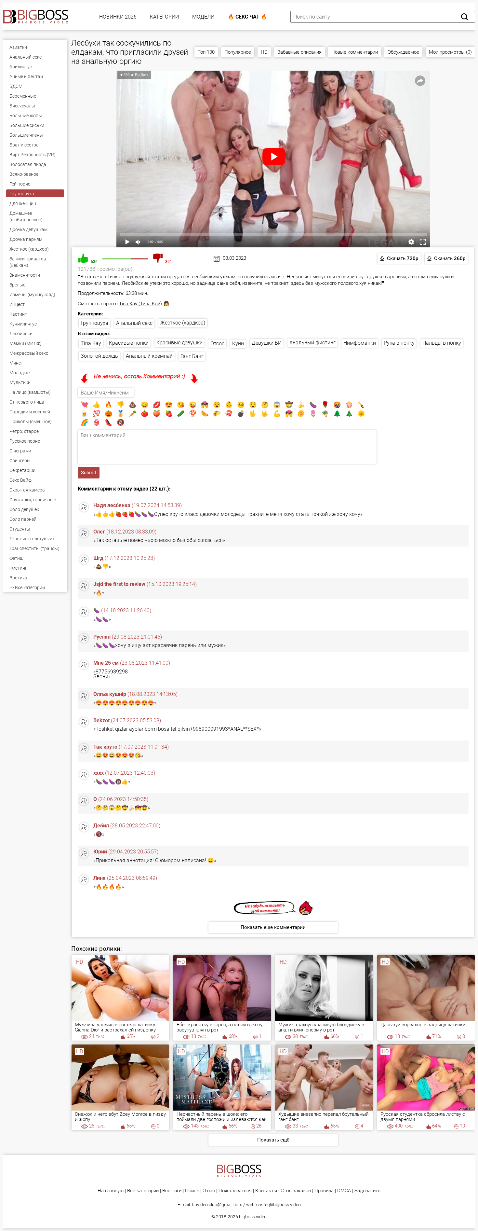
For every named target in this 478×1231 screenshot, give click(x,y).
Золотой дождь (99, 356)
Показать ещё (273, 1140)
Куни (238, 343)
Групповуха (94, 323)
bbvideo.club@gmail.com (217, 1204)
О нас (209, 1191)
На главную (111, 1191)
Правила (324, 1191)
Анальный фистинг (312, 342)
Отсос (217, 343)
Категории (164, 17)
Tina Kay (91, 343)
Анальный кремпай (149, 356)
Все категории (143, 1191)
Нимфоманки (359, 343)
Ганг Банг (192, 356)
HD (264, 52)
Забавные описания (299, 52)
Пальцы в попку (441, 343)
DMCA (344, 1191)
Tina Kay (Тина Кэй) (140, 304)
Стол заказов (296, 1191)
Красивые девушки (179, 342)
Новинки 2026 (118, 17)
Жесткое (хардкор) (182, 323)
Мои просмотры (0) (450, 52)
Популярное (237, 52)
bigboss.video (253, 1216)
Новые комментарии (354, 52)
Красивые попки (129, 343)
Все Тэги (171, 1191)
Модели (203, 17)
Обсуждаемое (403, 52)
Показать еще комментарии (273, 927)
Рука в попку (399, 343)
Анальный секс (134, 323)
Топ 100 (206, 52)
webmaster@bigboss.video (273, 1204)
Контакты (266, 1191)
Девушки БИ (267, 343)
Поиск (192, 1191)
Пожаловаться (235, 1191)
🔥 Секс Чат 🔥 (247, 17)
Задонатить (367, 1191)
